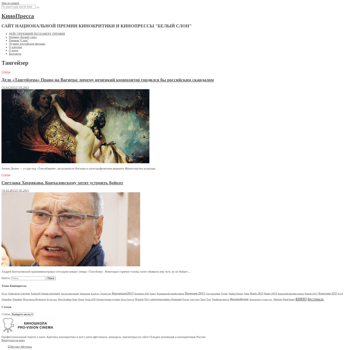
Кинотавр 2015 (327, 293)
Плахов (139, 299)
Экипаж (277, 299)
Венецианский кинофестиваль (170, 293)
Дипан (246, 293)
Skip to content (10, 3)
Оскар (81, 299)
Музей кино (52, 300)
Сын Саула (195, 299)
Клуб (340, 293)
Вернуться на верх (13, 340)
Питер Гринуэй (127, 300)
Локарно (17, 299)
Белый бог (95, 294)
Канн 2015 (256, 293)
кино (301, 298)
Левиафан (6, 299)
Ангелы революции (70, 293)
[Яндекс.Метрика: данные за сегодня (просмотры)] (20, 347)
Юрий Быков (289, 299)
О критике (15, 47)
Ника (74, 299)
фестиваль (315, 299)
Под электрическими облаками (163, 299)
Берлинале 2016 (141, 293)
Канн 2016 (270, 293)
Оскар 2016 (90, 299)
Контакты (15, 53)
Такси (203, 299)
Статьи (5, 71)
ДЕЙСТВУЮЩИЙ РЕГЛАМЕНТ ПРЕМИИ (37, 33)
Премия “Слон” (19, 40)
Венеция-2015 (195, 293)
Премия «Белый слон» (23, 37)
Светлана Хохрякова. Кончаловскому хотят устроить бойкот (62, 182)
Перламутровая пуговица (108, 299)
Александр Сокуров (19, 293)
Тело (208, 299)
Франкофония (239, 299)
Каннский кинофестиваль (291, 293)
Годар (224, 293)
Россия (185, 299)
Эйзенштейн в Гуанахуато (260, 300)
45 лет (4, 293)
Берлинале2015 (123, 293)
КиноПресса (17, 16)
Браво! (153, 293)
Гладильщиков (213, 293)
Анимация (85, 293)
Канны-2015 (311, 293)
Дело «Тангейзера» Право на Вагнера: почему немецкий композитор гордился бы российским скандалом (107, 79)
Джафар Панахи (235, 293)
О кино (13, 50)
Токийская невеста (220, 299)
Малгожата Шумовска (34, 299)
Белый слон (106, 293)
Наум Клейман (65, 299)
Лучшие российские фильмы (27, 43)
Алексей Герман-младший (45, 293)
